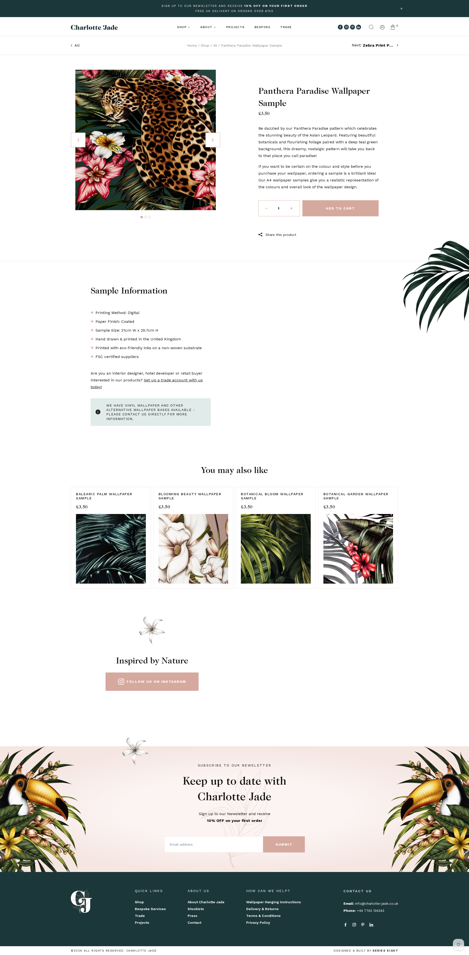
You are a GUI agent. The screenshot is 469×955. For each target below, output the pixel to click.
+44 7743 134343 (370, 911)
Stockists (196, 909)
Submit (284, 844)
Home (192, 45)
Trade (286, 27)
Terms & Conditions (263, 916)
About (206, 27)
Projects (235, 27)
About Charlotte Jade (206, 902)
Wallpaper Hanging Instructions (273, 902)
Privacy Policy (258, 922)
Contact (194, 922)
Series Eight (385, 950)
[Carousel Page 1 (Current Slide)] (141, 217)
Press (192, 916)
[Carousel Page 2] (145, 217)
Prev (78, 140)
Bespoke (263, 27)
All (77, 45)
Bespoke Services (150, 909)
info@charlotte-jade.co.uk (376, 903)
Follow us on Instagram (156, 681)
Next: (373, 45)
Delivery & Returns (262, 909)
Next (212, 140)
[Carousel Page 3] (149, 217)
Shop (182, 27)
